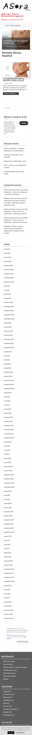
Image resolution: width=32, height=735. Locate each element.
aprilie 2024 (7, 323)
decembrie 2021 (9, 425)
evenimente (6, 694)
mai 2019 (7, 548)
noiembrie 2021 (9, 429)
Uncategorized (7, 715)
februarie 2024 (8, 331)
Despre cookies (8, 664)
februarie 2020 (8, 511)
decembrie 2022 (9, 380)
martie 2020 (7, 507)
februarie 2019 (8, 561)
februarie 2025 (8, 302)
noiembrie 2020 (9, 479)
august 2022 (8, 392)
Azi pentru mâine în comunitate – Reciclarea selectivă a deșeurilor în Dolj (15, 203)
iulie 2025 (7, 286)
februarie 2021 (8, 466)
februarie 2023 (8, 372)
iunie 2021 (7, 450)
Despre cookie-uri (20, 732)
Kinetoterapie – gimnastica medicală (15, 213)
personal (5, 706)
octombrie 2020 (9, 483)
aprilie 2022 (7, 409)
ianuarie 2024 (8, 335)
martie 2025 (7, 298)
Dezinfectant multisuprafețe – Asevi (15, 161)
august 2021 (8, 442)
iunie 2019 (7, 544)
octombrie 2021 (9, 433)
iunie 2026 (7, 253)
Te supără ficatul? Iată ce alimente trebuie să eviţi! (13, 79)
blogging (5, 691)
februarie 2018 (8, 610)
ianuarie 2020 (8, 516)
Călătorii (5, 679)
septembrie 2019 (9, 532)
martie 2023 (7, 368)
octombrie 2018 (9, 577)
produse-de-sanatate (9, 709)
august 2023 (8, 351)
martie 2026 (7, 261)
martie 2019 (7, 557)
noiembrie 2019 (9, 524)
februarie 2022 (8, 417)
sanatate (5, 712)
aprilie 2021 (7, 458)
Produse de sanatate (9, 676)
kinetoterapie (7, 700)
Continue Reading (11, 93)
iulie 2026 (7, 249)
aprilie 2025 (7, 294)
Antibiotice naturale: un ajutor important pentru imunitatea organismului (13, 229)
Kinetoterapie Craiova (10, 670)
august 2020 (8, 491)
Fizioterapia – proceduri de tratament (15, 222)
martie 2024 (7, 327)
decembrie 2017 (9, 618)
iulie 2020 (7, 495)
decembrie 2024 (9, 306)
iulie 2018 (7, 589)
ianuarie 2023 (8, 376)
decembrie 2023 (9, 339)
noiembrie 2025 (9, 273)
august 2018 (8, 585)
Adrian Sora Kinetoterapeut (12, 15)
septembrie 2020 (9, 487)
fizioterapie (6, 697)
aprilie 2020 (7, 503)
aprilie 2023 (7, 364)
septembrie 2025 (9, 282)
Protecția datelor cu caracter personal (15, 667)
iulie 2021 (7, 446)
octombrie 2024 (9, 314)
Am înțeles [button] (11, 732)
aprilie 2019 (7, 552)
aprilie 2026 (7, 257)
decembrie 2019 (9, 520)
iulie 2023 (7, 356)
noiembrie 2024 (9, 310)
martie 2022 (7, 413)
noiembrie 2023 (9, 343)
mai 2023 (7, 360)
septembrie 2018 (9, 581)
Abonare (23, 123)
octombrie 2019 (9, 528)
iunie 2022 (7, 401)
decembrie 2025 (9, 269)
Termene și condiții (9, 661)
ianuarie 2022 (8, 421)
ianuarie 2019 (8, 565)
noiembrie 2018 (9, 573)
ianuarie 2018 (8, 614)
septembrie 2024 (9, 319)
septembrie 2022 (9, 388)
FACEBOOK (6, 723)
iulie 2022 (7, 397)
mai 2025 (7, 290)
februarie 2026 (8, 265)
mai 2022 (7, 405)
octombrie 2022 (9, 384)
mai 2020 (7, 499)
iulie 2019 (7, 540)
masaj (5, 703)
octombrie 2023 (9, 347)
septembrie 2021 (9, 438)
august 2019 (8, 536)
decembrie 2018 (9, 569)
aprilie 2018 (7, 602)
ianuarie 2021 (8, 470)
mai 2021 (7, 454)
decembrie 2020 (9, 475)
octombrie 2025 (9, 278)
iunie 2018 (7, 594)
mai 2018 (7, 598)
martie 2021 (7, 462)
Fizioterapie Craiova (9, 673)
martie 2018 (7, 606)
